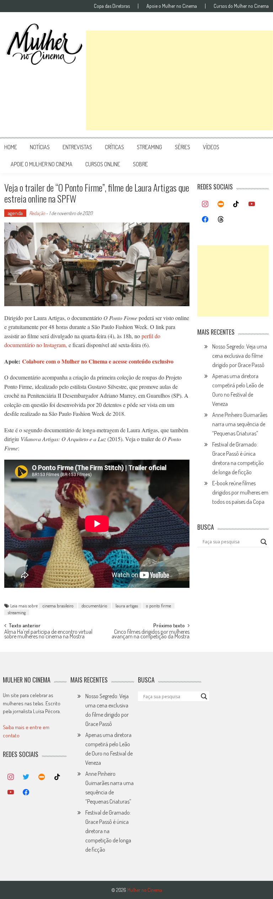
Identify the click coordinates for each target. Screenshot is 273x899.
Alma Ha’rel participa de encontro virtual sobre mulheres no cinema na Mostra (48, 634)
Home (10, 147)
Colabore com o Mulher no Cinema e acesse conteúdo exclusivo (97, 361)
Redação (37, 213)
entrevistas (77, 147)
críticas (114, 147)
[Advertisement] (179, 80)
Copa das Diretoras (112, 6)
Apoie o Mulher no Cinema (171, 6)
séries (182, 147)
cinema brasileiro (58, 605)
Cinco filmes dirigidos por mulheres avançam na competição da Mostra (150, 634)
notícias (40, 147)
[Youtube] (251, 204)
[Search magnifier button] (264, 542)
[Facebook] (205, 220)
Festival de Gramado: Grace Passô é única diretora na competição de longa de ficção (108, 831)
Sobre (140, 164)
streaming (149, 147)
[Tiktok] (236, 204)
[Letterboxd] (221, 204)
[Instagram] (205, 204)
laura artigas (127, 605)
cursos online (102, 164)
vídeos (211, 147)
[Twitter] (26, 777)
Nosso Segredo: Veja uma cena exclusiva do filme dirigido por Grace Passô (239, 356)
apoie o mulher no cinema (42, 164)
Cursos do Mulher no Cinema (241, 6)
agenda (15, 213)
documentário (94, 605)
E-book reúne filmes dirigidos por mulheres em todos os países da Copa (240, 492)
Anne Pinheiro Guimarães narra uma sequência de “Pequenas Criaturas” (239, 424)
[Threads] (221, 220)
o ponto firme (158, 605)
